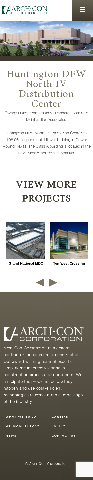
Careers (60, 417)
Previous (40, 283)
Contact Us (64, 436)
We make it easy (23, 426)
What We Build (21, 417)
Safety (59, 426)
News (11, 436)
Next (53, 283)
